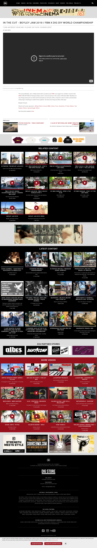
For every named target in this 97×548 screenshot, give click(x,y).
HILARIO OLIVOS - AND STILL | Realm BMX (60, 402)
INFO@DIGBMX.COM (50, 486)
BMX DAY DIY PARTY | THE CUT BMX (36, 378)
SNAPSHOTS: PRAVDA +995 (84, 328)
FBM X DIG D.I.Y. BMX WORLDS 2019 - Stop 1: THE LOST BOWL (85, 166)
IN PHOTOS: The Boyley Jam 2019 (12, 166)
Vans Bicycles (55, 523)
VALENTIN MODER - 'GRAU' (36, 424)
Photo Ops (43, 3)
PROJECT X (77, 3)
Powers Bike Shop (61, 522)
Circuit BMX (27, 522)
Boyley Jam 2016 (12, 216)
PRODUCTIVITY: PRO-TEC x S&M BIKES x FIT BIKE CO (85, 269)
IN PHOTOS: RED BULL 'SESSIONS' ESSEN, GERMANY (60, 269)
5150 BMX (40, 522)
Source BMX (46, 106)
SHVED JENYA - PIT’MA (12, 424)
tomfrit (48, 535)
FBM (53, 93)
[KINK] (14, 444)
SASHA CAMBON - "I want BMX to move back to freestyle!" (12, 269)
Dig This (29, 3)
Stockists (51, 3)
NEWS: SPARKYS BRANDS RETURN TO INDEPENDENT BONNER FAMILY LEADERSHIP (12, 299)
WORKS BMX (67, 514)
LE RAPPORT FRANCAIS (60, 378)
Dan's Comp (34, 522)
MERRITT (52, 512)
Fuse (56, 106)
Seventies (62, 106)
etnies (53, 106)
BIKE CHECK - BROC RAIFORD (12, 401)
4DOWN (73, 514)
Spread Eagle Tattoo (34, 108)
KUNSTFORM (35, 512)
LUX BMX (41, 512)
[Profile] (83, 444)
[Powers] (83, 350)
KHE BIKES (25, 512)
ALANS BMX (22, 511)
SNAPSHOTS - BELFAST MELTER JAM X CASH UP (61, 298)
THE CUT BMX (54, 511)
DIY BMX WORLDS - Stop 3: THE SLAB (60, 191)
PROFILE (63, 512)
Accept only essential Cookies (53, 543)
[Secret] (60, 350)
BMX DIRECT (28, 511)
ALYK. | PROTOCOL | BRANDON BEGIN (36, 402)
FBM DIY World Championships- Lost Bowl (60, 166)
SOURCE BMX (29, 514)
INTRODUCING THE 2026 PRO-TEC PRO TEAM (60, 329)
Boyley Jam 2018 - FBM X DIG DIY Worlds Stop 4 (36, 191)
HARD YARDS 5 (60, 424)
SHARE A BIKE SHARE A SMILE (48, 514)
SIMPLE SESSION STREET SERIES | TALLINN (12, 378)
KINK (30, 512)
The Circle (69, 3)
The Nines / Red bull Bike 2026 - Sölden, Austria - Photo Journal (36, 299)
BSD (33, 511)
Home (18, 3)
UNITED (58, 514)
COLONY (48, 511)
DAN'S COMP (62, 511)
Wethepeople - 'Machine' (84, 401)
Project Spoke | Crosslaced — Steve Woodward (85, 425)
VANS (62, 514)
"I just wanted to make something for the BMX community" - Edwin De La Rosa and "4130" (12, 331)
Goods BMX (47, 522)
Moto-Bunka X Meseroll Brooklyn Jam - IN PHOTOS (85, 298)
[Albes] (14, 350)
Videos (23, 3)
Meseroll (53, 522)
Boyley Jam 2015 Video (36, 216)
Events (62, 3)
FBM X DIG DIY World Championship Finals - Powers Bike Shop (12, 192)
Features (36, 3)
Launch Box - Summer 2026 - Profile (84, 378)
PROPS (67, 512)
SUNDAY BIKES (36, 514)
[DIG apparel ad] (48, 139)
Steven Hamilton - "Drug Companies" (31, 123)
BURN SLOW (38, 511)
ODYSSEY (57, 512)
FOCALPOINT (69, 511)
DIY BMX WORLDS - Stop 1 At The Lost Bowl (85, 191)
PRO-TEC (72, 512)
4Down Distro (39, 106)
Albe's (22, 522)
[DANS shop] (37, 350)
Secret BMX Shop (71, 522)
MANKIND (46, 512)
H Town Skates (69, 106)
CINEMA (44, 511)
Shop (57, 3)
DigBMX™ (57, 464)
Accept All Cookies (37, 543)
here (33, 111)
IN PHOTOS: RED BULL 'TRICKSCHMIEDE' (36, 269)
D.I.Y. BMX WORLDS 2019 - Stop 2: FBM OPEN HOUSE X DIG (36, 166)
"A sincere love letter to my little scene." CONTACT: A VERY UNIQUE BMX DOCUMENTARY (36, 330)
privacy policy (55, 540)
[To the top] (48, 460)
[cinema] (48, 12)
